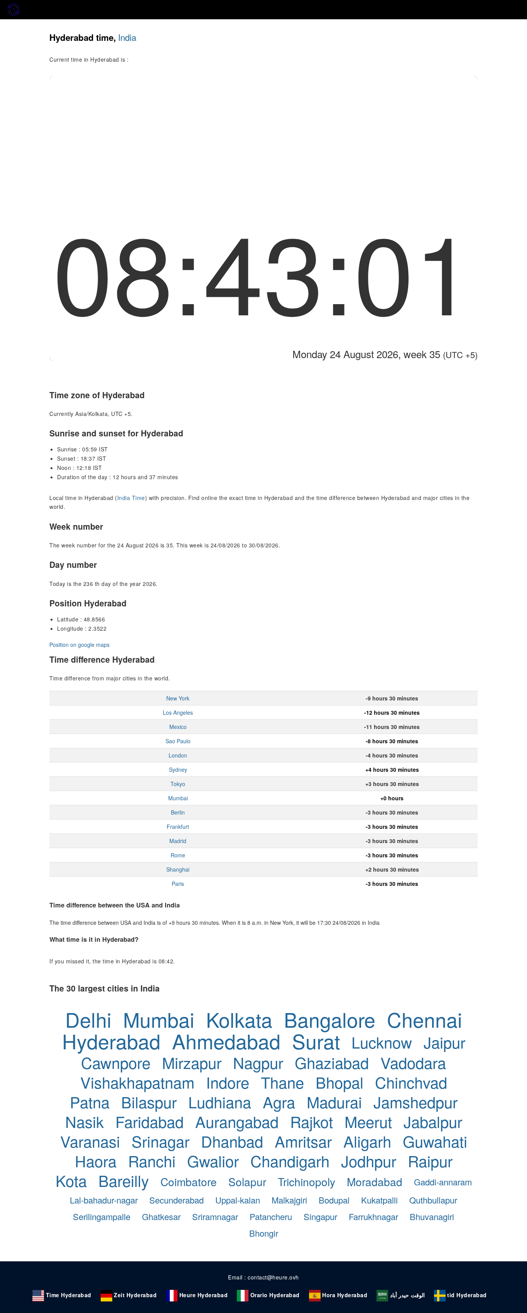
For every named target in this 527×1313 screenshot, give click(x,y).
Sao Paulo (178, 741)
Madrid (177, 841)
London (178, 755)
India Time (131, 498)
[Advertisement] (263, 134)
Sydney (178, 769)
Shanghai (177, 869)
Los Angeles (178, 712)
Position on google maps (79, 644)
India (127, 37)
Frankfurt (178, 826)
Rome (178, 855)
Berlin (178, 812)
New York (177, 698)
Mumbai (178, 798)
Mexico (178, 727)
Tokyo (178, 784)
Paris (178, 883)
